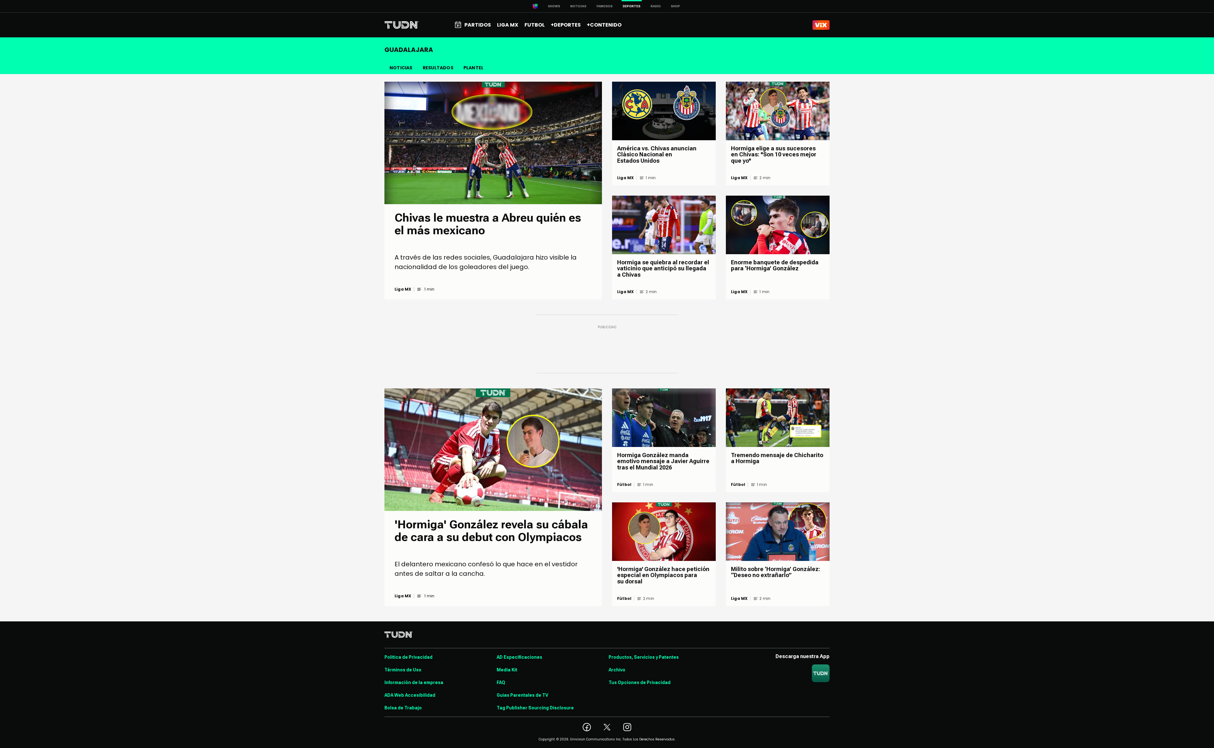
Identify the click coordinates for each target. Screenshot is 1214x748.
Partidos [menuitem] (477, 24)
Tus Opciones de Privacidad (640, 682)
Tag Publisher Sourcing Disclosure (535, 707)
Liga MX (403, 289)
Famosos (605, 6)
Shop (675, 6)
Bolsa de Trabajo (403, 707)
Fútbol (624, 484)
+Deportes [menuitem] (566, 24)
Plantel (473, 68)
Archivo (617, 669)
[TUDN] (401, 25)
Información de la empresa (413, 682)
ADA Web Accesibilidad (409, 695)
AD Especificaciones (519, 657)
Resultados (438, 68)
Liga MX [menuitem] (507, 24)
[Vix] (821, 25)
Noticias (578, 6)
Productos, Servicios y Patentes (644, 657)
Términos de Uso (402, 669)
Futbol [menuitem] (534, 24)
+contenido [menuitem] (604, 24)
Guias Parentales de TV (522, 695)
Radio (656, 6)
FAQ (501, 682)
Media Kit (507, 669)
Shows (554, 6)
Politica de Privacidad (408, 657)
